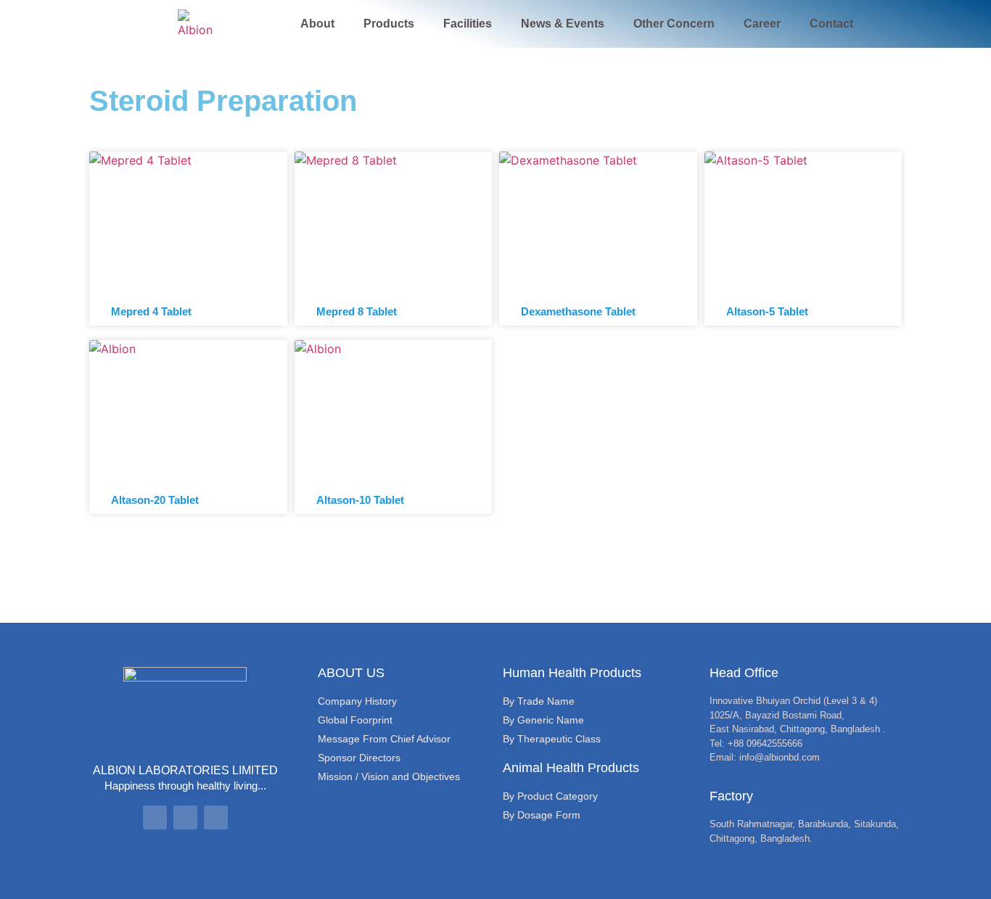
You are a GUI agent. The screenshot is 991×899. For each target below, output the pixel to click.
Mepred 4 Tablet (151, 311)
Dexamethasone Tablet (578, 311)
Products (388, 23)
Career (762, 23)
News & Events (562, 23)
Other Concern (674, 23)
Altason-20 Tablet (155, 500)
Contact (831, 23)
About (317, 23)
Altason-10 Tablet (360, 500)
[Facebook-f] (155, 817)
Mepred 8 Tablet (356, 311)
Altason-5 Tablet (767, 311)
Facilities (467, 23)
